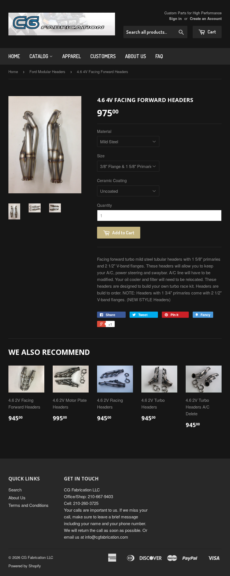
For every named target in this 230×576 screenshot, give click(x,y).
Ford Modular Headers (47, 71)
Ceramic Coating (112, 180)
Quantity (104, 205)
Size (101, 155)
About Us (135, 56)
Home (14, 56)
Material (104, 131)
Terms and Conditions (28, 505)
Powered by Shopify (24, 565)
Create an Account (206, 18)
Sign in (175, 18)
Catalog (39, 56)
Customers (103, 56)
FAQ (159, 56)
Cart (211, 32)
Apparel (71, 56)
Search (15, 490)
